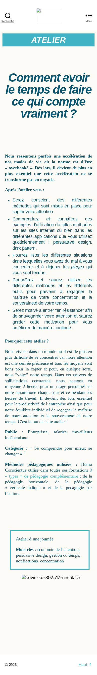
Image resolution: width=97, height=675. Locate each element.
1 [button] (25, 453)
